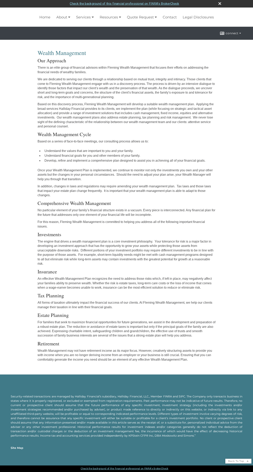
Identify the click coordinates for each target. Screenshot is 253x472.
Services (83, 17)
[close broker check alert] (219, 3)
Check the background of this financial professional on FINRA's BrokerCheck (124, 4)
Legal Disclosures (198, 17)
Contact (170, 17)
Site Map (17, 448)
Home (44, 17)
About (61, 17)
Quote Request (140, 17)
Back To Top (236, 461)
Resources (109, 17)
